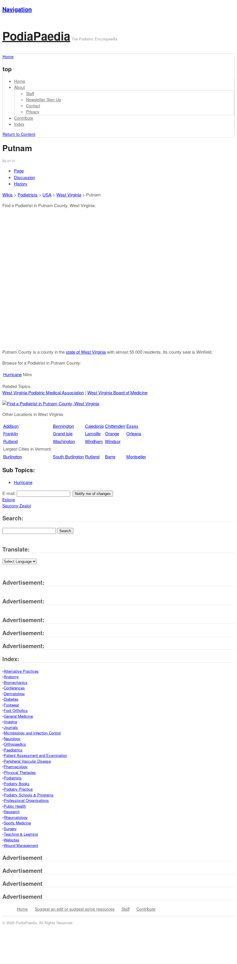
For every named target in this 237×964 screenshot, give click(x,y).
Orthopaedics (15, 744)
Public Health (15, 806)
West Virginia (68, 195)
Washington (64, 441)
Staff (30, 93)
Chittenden (115, 426)
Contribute (23, 118)
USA (46, 195)
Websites (11, 840)
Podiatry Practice (18, 789)
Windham (94, 441)
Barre (110, 456)
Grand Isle (63, 433)
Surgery (10, 828)
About (19, 87)
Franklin (10, 433)
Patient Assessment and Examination (35, 755)
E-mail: (9, 493)
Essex (132, 426)
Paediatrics (13, 750)
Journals (11, 727)
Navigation (17, 9)
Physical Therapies (20, 772)
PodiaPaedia (36, 35)
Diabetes (11, 699)
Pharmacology (16, 766)
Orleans (133, 433)
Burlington (12, 456)
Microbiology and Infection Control (32, 733)
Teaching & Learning (21, 834)
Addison (10, 426)
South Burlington (68, 456)
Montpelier (136, 456)
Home (19, 81)
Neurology (12, 738)
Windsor (113, 441)
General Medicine (18, 716)
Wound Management (21, 845)
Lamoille (93, 433)
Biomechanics (15, 682)
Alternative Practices (21, 671)
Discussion (24, 177)
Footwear (11, 705)
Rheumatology (16, 817)
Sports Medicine (17, 823)
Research (12, 811)
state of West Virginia (86, 352)
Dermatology (14, 693)
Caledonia (94, 426)
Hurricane (12, 374)
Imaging (10, 721)
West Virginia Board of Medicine (117, 392)
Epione (8, 499)
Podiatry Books (16, 783)
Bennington (63, 426)
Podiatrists (28, 195)
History (20, 184)
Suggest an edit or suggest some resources (74, 909)
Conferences (14, 688)
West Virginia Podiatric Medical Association (43, 392)
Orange (112, 433)
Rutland (10, 441)
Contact (33, 105)
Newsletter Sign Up (43, 99)
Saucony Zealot (16, 506)
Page (19, 171)
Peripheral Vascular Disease (27, 761)
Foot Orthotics (16, 710)
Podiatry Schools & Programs (28, 795)
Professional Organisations (26, 800)
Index (19, 124)
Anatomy (11, 676)
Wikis (7, 195)
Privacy (32, 112)
